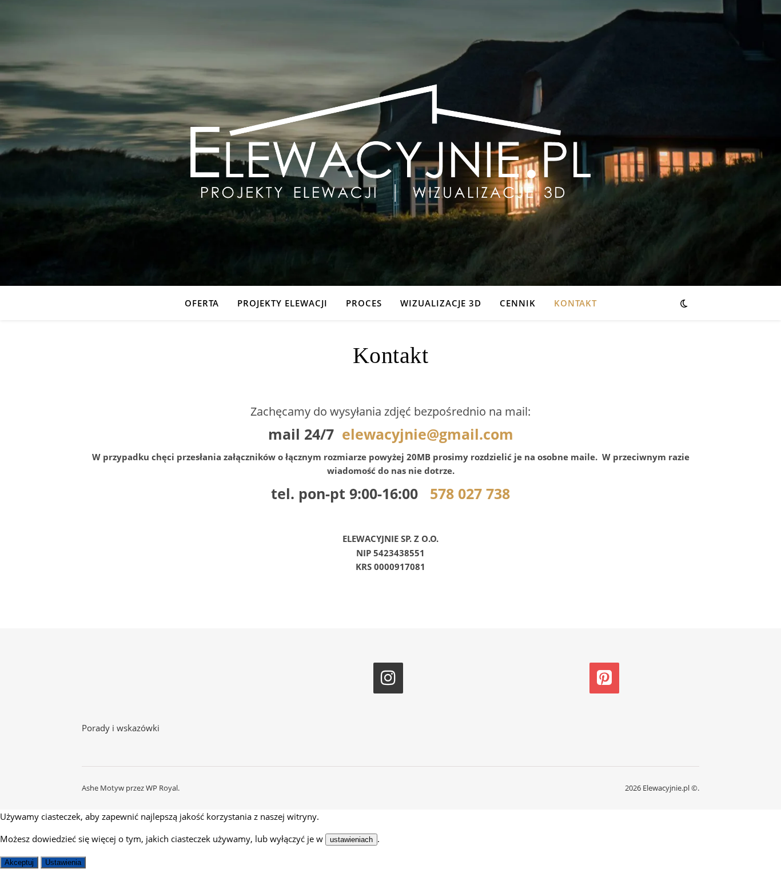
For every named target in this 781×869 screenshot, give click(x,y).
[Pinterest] (604, 678)
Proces (364, 303)
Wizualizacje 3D (440, 303)
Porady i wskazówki (121, 728)
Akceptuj (19, 862)
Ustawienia (63, 862)
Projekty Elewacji (282, 303)
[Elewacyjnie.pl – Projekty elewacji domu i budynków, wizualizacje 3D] (390, 143)
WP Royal (162, 788)
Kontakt (575, 303)
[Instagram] (388, 678)
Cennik (518, 303)
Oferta (202, 303)
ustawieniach (351, 839)
